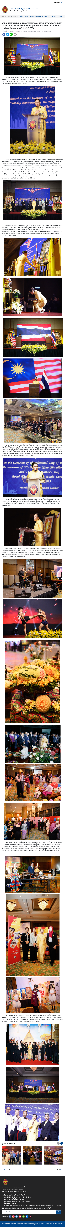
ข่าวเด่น (14, 16)
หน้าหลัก (3, 16)
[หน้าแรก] (5, 9)
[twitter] (16, 1217)
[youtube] (20, 1217)
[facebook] (10, 1217)
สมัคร (58, 1212)
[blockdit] (27, 1217)
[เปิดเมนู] (2, 2)
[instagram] (13, 1217)
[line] (23, 1217)
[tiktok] (30, 1217)
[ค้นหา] (62, 3)
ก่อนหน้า (8, 1170)
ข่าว (9, 16)
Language (56, 3)
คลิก (14, 1203)
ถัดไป (58, 1170)
